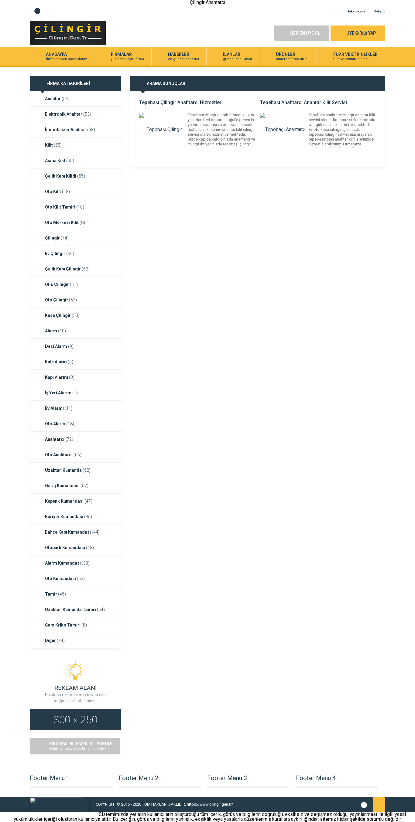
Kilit (53, 145)
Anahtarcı (59, 439)
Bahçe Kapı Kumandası (72, 532)
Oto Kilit (57, 191)
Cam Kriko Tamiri (66, 625)
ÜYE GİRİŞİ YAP (361, 33)
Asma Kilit (59, 160)
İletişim (379, 11)
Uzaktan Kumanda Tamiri (75, 609)
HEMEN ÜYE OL (305, 33)
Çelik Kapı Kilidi (65, 176)
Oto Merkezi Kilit (65, 222)
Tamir (55, 594)
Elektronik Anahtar (68, 114)
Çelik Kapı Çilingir (67, 269)
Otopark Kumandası (69, 547)
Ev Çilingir (59, 253)
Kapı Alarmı (59, 377)
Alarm (55, 330)
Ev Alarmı (59, 408)
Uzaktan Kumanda (68, 470)
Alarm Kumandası (67, 563)
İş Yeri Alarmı (61, 392)
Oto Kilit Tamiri (64, 207)
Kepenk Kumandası (68, 501)
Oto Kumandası (65, 578)
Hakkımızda (356, 11)
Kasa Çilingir (62, 315)
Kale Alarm (59, 361)
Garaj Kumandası (66, 485)
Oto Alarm (59, 423)
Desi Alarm (59, 346)
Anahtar (57, 98)
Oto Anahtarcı (63, 454)
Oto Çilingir (61, 299)
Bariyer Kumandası (68, 516)
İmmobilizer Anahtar (70, 129)
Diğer (55, 640)
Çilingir (57, 238)
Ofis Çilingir (61, 284)
